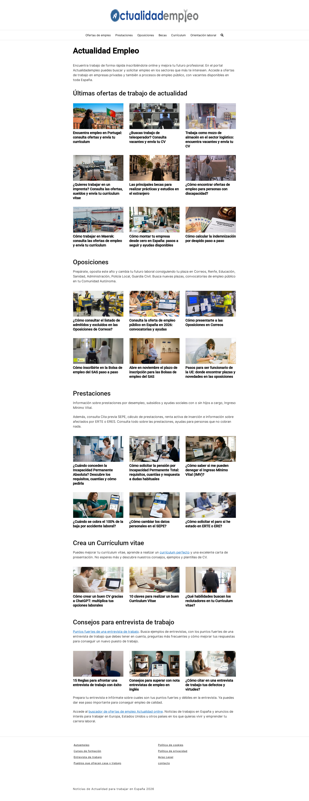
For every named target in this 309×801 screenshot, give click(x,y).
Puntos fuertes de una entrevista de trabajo (106, 631)
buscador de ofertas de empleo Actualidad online (126, 711)
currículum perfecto (175, 552)
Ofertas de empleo (98, 35)
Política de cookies (170, 744)
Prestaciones (124, 35)
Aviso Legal (165, 757)
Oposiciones (145, 35)
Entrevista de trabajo (88, 757)
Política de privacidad (172, 750)
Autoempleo (81, 744)
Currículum (178, 35)
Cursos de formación (87, 750)
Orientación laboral (203, 35)
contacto (164, 763)
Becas (163, 35)
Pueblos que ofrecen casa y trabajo (97, 763)
